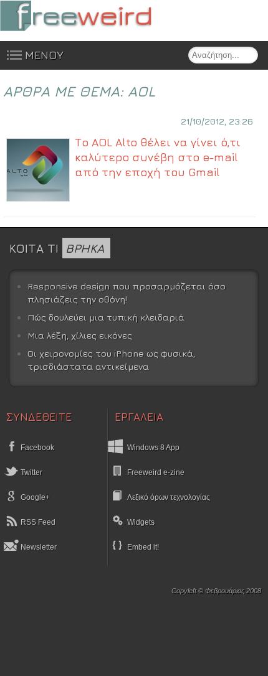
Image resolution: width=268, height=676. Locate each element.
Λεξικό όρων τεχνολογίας (168, 497)
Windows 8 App (153, 447)
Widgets (141, 522)
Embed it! (143, 547)
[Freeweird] (93, 16)
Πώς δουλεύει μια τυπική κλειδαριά (105, 317)
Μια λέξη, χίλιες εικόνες (79, 335)
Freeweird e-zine (155, 472)
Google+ (34, 497)
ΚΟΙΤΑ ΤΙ (56, 248)
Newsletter (38, 547)
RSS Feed (37, 522)
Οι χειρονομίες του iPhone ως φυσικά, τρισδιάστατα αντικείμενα (111, 360)
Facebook (36, 447)
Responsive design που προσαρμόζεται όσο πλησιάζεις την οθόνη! (126, 293)
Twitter (30, 472)
